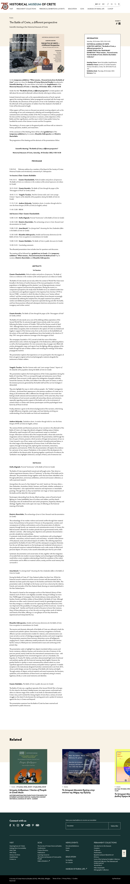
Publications (41, 852)
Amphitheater (14, 857)
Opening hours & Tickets (17, 846)
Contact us (13, 859)
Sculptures (97, 850)
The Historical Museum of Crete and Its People (49, 858)
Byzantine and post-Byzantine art (104, 855)
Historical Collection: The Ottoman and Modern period (106, 862)
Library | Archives (15, 855)
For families (69, 860)
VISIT (11, 9)
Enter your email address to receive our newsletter (81, 820)
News (67, 850)
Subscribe (114, 826)
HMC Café (13, 850)
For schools (69, 862)
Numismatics (98, 852)
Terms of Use (57, 878)
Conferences (41, 848)
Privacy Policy (66, 878)
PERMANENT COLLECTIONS (26, 9)
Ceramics (97, 848)
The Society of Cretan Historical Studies (50, 846)
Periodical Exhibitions (72, 846)
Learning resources (43, 855)
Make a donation (43, 861)
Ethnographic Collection (101, 870)
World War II (98, 865)
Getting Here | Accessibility (18, 848)
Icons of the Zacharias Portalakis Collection (107, 859)
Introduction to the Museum (102, 846)
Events (11, 18)
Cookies (75, 878)
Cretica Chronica (43, 850)
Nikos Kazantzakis (99, 867)
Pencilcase (117, 878)
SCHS (82, 9)
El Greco (96, 857)
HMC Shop (13, 852)
